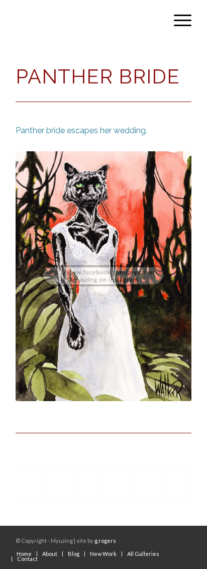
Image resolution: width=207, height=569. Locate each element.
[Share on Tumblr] (118, 484)
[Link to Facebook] (168, 538)
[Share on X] (60, 484)
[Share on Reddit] (147, 484)
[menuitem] (177, 20)
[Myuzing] (86, 20)
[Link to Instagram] (183, 538)
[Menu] (177, 20)
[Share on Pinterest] (89, 484)
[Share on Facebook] (30, 484)
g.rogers (105, 540)
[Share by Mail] (176, 484)
